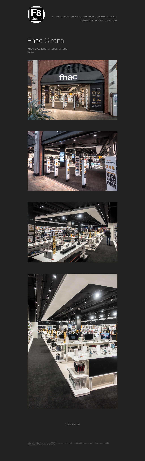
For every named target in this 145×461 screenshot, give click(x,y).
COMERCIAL (76, 16)
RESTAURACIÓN (63, 16)
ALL (53, 16)
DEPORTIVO (86, 20)
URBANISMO (101, 16)
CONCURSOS (98, 20)
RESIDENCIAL (88, 16)
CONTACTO (111, 20)
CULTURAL (112, 16)
